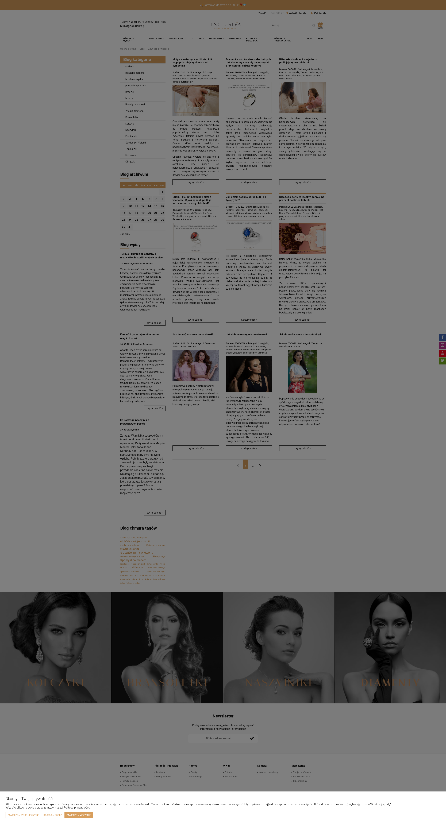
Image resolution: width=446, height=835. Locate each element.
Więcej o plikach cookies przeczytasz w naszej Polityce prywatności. (48, 807)
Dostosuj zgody (53, 815)
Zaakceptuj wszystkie (78, 815)
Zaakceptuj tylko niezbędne (23, 815)
